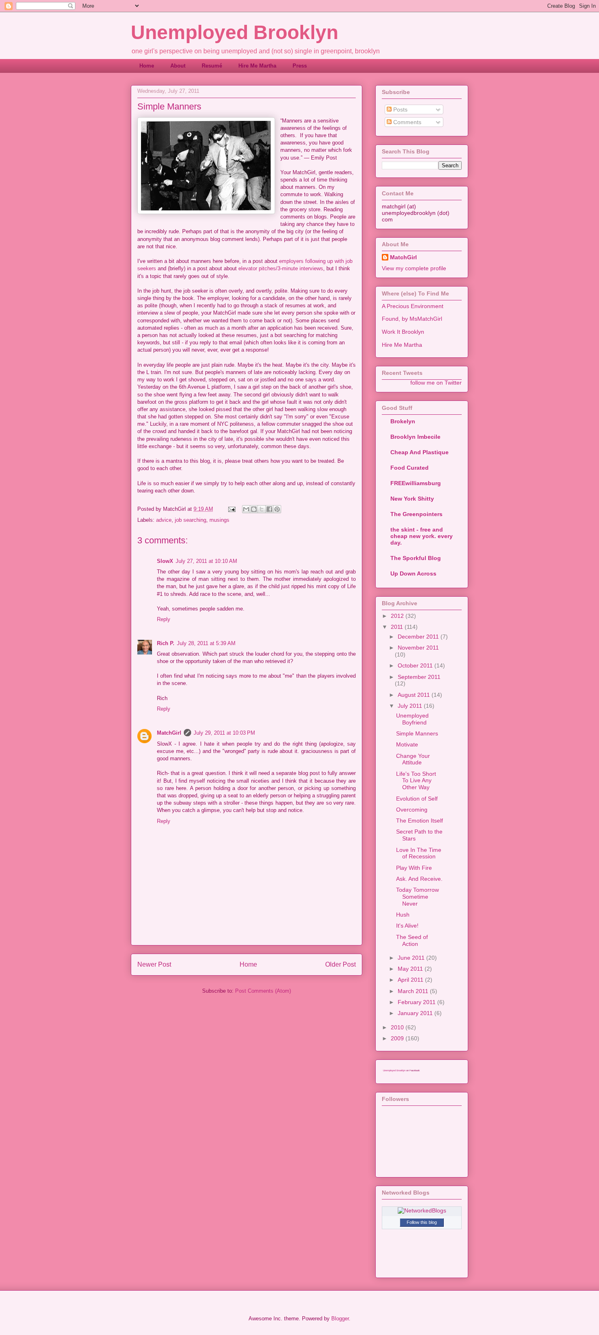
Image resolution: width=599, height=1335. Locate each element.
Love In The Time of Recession (418, 853)
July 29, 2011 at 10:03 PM (224, 733)
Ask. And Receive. (419, 878)
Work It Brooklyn (403, 331)
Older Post (340, 964)
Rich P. (165, 643)
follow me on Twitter (436, 382)
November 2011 (418, 647)
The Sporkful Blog (415, 558)
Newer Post (154, 964)
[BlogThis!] (254, 509)
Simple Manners (417, 733)
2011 (398, 627)
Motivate (407, 744)
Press (300, 66)
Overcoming (411, 809)
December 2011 (419, 636)
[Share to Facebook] (269, 509)
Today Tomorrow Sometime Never (417, 896)
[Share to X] (262, 509)
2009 (398, 1038)
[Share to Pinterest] (277, 509)
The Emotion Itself (419, 820)
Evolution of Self (417, 798)
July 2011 (411, 706)
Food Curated (409, 467)
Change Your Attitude (413, 759)
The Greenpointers (416, 514)
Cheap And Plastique (419, 452)
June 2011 (412, 957)
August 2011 (415, 695)
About (177, 66)
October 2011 (416, 665)
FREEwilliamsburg (415, 483)
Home (146, 66)
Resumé (212, 66)
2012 (398, 616)
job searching (190, 520)
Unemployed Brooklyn (234, 32)
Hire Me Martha (257, 66)
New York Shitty (412, 498)
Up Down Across (413, 573)
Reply (163, 619)
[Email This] (246, 509)
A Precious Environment (412, 306)
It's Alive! (407, 925)
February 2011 (417, 1002)
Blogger (340, 1318)
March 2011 (414, 991)
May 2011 (411, 968)
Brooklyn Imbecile (415, 436)
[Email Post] (231, 509)
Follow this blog (422, 1222)
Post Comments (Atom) (263, 991)
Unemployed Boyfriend (412, 719)
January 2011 (416, 1013)
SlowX (165, 561)
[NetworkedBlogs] (422, 1210)
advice (164, 520)
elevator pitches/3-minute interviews (280, 268)
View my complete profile (414, 268)
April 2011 (411, 979)
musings (219, 520)
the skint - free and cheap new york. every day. (421, 536)
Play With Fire (414, 867)
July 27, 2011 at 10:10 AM (206, 561)
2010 (398, 1027)
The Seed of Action (412, 940)
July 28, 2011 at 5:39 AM (206, 643)
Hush (403, 914)
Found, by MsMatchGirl (412, 318)
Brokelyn (402, 421)
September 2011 (419, 677)
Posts (399, 109)
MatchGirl (169, 733)
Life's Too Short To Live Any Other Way (416, 780)
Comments (406, 122)
